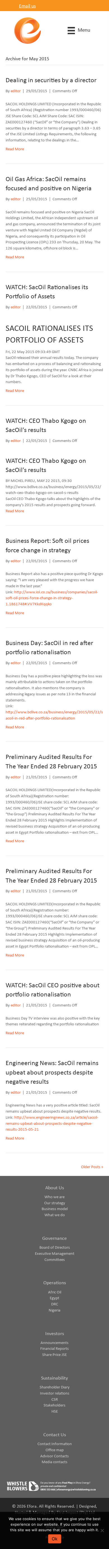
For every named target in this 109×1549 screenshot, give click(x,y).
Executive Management (54, 1254)
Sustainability (54, 1378)
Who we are (54, 1197)
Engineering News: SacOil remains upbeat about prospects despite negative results (52, 1072)
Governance (54, 1238)
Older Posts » (92, 1167)
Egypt (54, 1298)
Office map (55, 1450)
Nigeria (54, 1310)
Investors (54, 1333)
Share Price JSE (54, 1355)
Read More (15, 149)
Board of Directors (54, 1248)
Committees (54, 1260)
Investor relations (54, 1393)
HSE (54, 1412)
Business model (55, 1209)
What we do (54, 1215)
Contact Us (54, 1435)
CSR (54, 1400)
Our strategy (54, 1203)
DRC (54, 1304)
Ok (55, 1538)
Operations (54, 1283)
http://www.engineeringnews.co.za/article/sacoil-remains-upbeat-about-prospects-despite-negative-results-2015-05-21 (52, 1124)
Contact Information (54, 1444)
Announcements (54, 1343)
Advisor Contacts (54, 1456)
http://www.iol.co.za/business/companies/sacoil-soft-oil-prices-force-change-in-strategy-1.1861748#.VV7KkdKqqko (52, 598)
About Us (54, 1188)
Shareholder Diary (55, 1387)
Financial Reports (54, 1349)
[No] (102, 1530)
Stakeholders (54, 1405)
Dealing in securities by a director (51, 80)
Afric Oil (54, 1292)
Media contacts (54, 1462)
